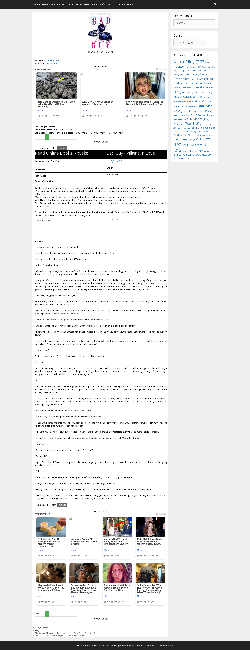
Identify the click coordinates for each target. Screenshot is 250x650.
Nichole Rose (205, 127)
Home (37, 4)
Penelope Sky (181, 135)
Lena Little (200, 111)
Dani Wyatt (184, 70)
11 (59, 137)
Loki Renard (179, 115)
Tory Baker (192, 155)
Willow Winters (181, 158)
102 (74, 137)
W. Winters (205, 155)
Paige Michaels (200, 131)
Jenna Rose (188, 92)
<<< (37, 137)
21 (64, 137)
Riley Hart (190, 139)
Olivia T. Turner (183, 131)
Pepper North (198, 135)
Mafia (103, 4)
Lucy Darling (207, 115)
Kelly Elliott (191, 106)
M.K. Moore (198, 119)
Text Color (40, 148)
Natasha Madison (185, 128)
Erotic (111, 4)
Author (61, 4)
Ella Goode (198, 70)
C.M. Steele (193, 66)
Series (79, 4)
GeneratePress (165, 645)
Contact (120, 4)
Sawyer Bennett (192, 151)
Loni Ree (193, 115)
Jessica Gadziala (187, 97)
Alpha (94, 4)
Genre (70, 4)
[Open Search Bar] (215, 4)
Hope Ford (201, 83)
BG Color (51, 148)
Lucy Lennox (179, 119)
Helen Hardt (186, 83)
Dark (86, 4)
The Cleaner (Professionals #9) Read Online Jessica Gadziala (60, 635)
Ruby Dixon (51, 63)
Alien (46, 60)
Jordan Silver (196, 101)
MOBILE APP (48, 4)
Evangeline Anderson (186, 74)
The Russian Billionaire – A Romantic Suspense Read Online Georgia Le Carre (67, 633)
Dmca (130, 4)
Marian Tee (186, 123)
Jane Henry (189, 88)
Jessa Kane (204, 92)
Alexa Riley (189, 62)
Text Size (62, 148)
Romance (54, 60)
